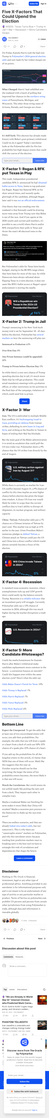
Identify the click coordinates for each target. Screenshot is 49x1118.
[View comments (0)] (15, 46)
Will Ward (26, 1031)
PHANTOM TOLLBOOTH (15, 1022)
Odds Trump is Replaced (14, 690)
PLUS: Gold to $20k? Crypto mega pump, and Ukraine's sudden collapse (17, 1007)
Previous (10, 938)
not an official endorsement (31, 200)
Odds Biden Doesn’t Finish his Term (20, 684)
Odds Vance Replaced (12, 702)
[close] (41, 1039)
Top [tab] (5, 989)
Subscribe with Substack (26, 1091)
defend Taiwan (30, 534)
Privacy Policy (33, 1102)
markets (6, 338)
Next (40, 938)
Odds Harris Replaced (13, 696)
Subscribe (34, 3)
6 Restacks (33, 920)
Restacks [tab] (19, 957)
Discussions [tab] (22, 989)
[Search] (44, 989)
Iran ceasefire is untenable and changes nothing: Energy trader (16, 1026)
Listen (43, 39)
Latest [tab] (12, 989)
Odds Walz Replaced (12, 709)
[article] (24, 1006)
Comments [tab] (8, 957)
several (40, 334)
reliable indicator (32, 598)
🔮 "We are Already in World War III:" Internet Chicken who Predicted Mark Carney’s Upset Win (18, 1000)
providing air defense (18, 423)
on (11, 338)
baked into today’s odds (21, 826)
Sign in (43, 3)
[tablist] (13, 956)
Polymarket (13, 38)
